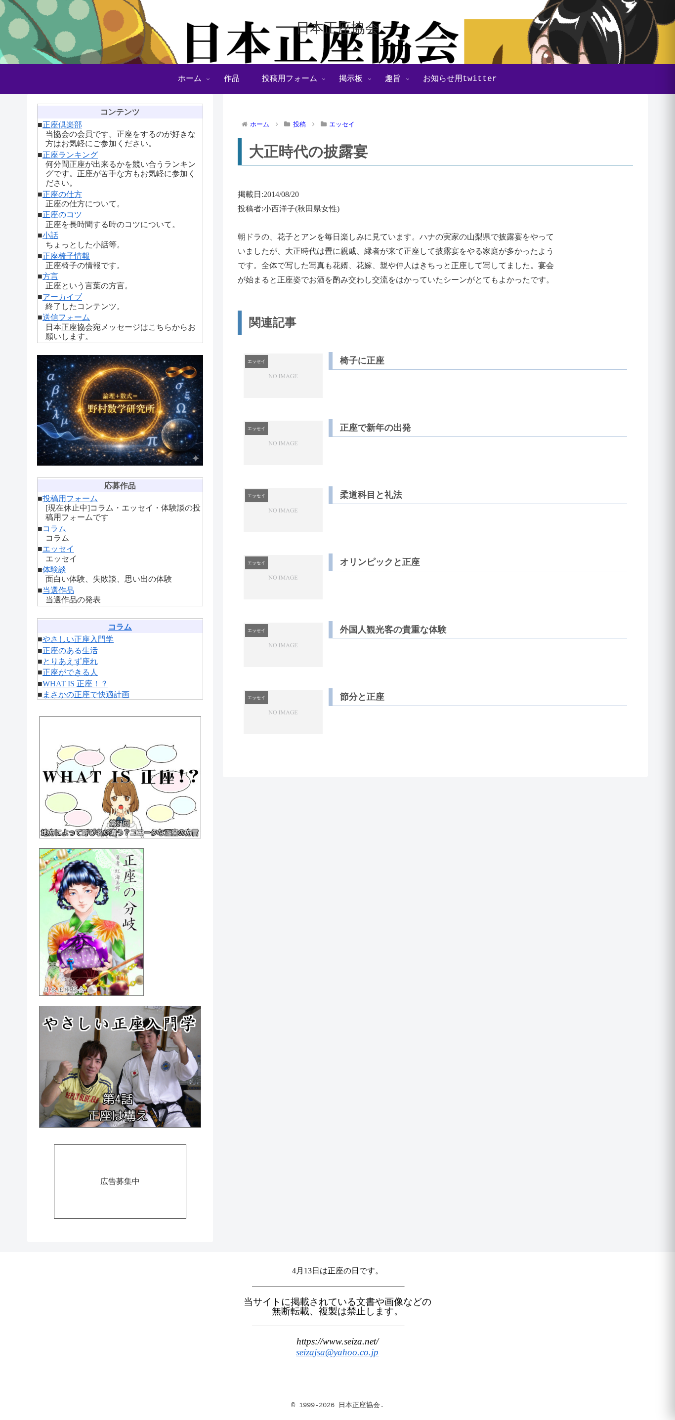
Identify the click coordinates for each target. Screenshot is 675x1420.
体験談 (54, 569)
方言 (50, 276)
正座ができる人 (70, 672)
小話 (50, 235)
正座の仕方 (62, 194)
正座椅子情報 (66, 256)
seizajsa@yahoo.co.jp (337, 1352)
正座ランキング (70, 155)
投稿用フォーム (70, 498)
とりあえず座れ (70, 661)
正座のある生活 (70, 650)
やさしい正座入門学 (78, 639)
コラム (54, 528)
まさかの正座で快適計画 (85, 694)
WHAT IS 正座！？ (75, 683)
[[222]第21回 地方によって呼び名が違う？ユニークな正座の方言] (120, 777)
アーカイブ (62, 297)
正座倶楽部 (62, 124)
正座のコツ (62, 214)
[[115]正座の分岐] (120, 922)
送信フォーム (66, 317)
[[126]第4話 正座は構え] (120, 1067)
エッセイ (58, 549)
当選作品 (58, 590)
